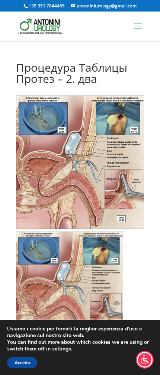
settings (61, 349)
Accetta (22, 363)
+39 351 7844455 (47, 6)
